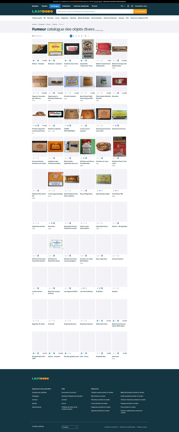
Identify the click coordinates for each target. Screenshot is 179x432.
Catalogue (55, 6)
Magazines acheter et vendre (100, 407)
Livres (57, 18)
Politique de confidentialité (127, 427)
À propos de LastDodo (39, 392)
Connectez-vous (141, 6)
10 (85, 36)
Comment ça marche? (69, 392)
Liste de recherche (81, 6)
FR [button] (122, 6)
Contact (64, 400)
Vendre (44, 6)
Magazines (64, 18)
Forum (94, 6)
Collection (66, 6)
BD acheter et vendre (98, 396)
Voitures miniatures (110, 18)
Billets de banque (84, 18)
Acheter (35, 6)
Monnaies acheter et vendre (100, 400)
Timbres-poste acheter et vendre (102, 392)
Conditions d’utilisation (111, 427)
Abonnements (36, 407)
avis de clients (98, 1)
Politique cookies (142, 427)
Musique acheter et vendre (129, 403)
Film (127, 18)
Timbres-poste (37, 18)
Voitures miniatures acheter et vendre (133, 400)
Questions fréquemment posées (72, 396)
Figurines (73, 18)
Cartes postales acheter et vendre (132, 396)
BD (45, 18)
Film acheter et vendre (128, 407)
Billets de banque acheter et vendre (132, 392)
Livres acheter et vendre (99, 403)
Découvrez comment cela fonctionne (114, 1)
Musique (121, 18)
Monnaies (50, 18)
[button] (132, 6)
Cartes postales (96, 18)
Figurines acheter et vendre (100, 411)
